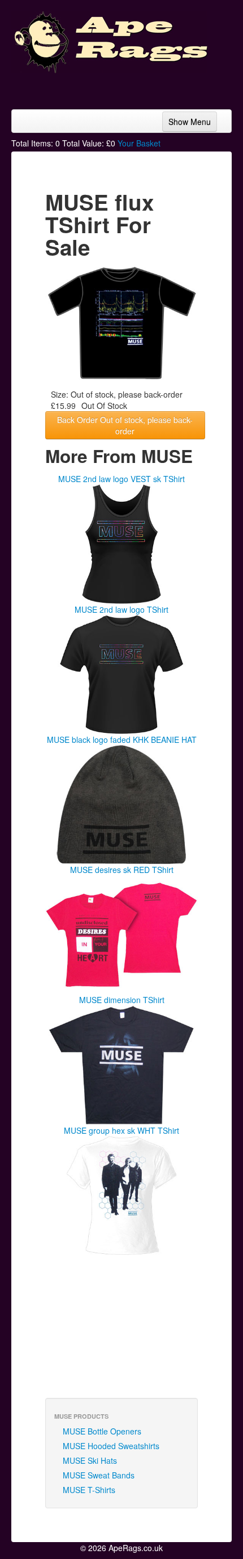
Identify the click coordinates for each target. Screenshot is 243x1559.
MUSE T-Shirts (89, 1489)
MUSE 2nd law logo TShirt (121, 609)
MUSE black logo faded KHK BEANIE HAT (122, 739)
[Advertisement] (141, 87)
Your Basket (139, 143)
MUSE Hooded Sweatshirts (111, 1445)
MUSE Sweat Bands (98, 1475)
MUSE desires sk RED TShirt (121, 869)
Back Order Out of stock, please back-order (125, 425)
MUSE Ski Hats (90, 1460)
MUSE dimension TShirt (121, 999)
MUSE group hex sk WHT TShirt (121, 1130)
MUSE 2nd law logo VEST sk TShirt (121, 478)
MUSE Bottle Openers (102, 1431)
